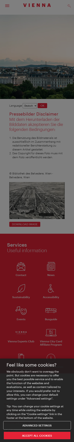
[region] (37, 400)
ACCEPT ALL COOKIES (37, 435)
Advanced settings (37, 425)
